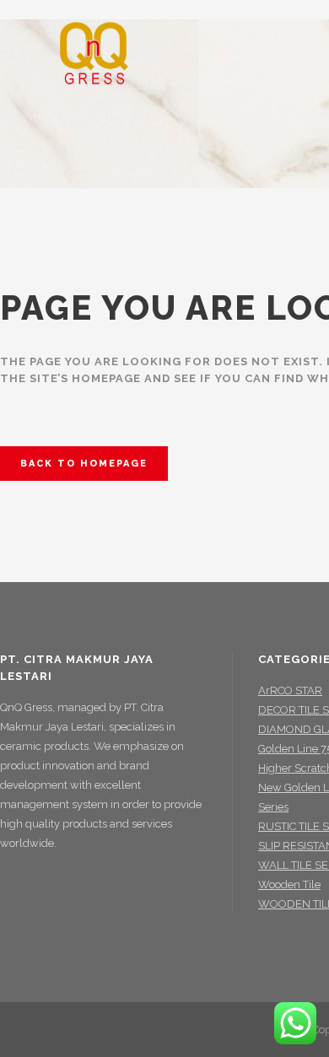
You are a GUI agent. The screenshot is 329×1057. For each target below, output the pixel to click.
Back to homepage (84, 463)
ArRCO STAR (290, 690)
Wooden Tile (289, 884)
